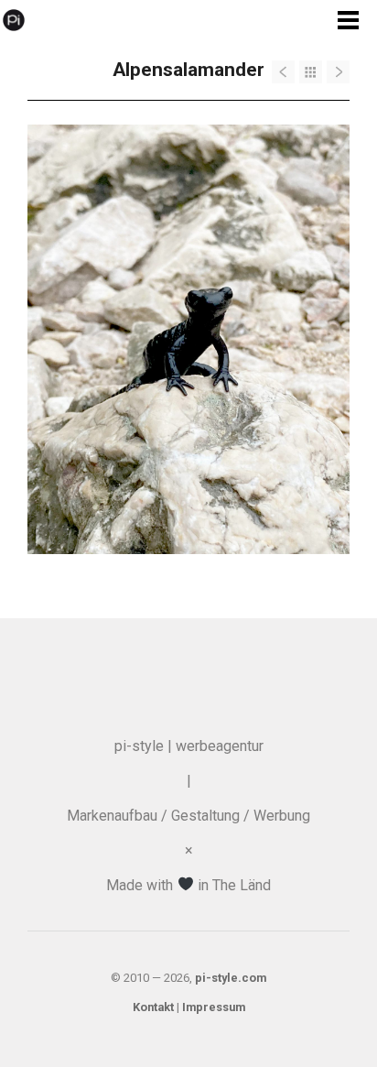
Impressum (213, 1007)
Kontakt (153, 1007)
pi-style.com (230, 978)
